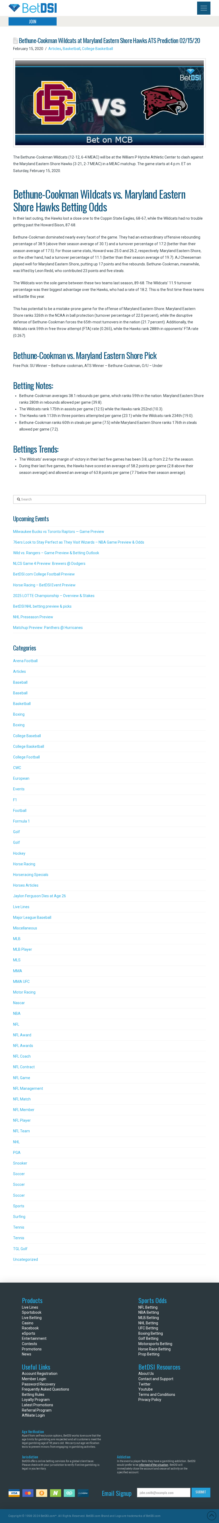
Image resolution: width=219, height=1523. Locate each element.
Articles (54, 49)
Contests (29, 1344)
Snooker (20, 1163)
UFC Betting (148, 1328)
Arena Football (25, 661)
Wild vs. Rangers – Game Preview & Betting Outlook (56, 553)
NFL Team (21, 1131)
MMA (17, 971)
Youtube (145, 1389)
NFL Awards (23, 1046)
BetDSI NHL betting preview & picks (42, 606)
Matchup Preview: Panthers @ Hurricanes (48, 627)
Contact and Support (155, 1379)
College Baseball (27, 736)
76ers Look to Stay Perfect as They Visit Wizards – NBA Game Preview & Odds (78, 542)
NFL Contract (24, 1067)
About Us (146, 1373)
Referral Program (37, 1410)
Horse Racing (24, 864)
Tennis (18, 1227)
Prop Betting (148, 1354)
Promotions (32, 1349)
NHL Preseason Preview (33, 617)
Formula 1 (21, 821)
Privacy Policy (149, 1399)
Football (19, 810)
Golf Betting (148, 1338)
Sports (18, 1206)
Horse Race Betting (154, 1349)
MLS (17, 960)
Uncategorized (25, 1259)
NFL (16, 1024)
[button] (203, 8)
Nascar (19, 1003)
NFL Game (21, 1078)
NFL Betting (148, 1307)
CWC (17, 768)
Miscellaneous (25, 928)
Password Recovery (38, 1384)
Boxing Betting (150, 1333)
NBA (17, 1013)
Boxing (19, 714)
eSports (28, 1333)
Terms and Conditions (156, 1394)
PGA (17, 1152)
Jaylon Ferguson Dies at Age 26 (39, 896)
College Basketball (97, 49)
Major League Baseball (32, 917)
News (26, 1354)
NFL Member (23, 1110)
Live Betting (32, 1318)
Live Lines (21, 907)
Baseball (20, 682)
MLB (17, 939)
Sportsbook (31, 1312)
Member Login (34, 1379)
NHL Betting (148, 1323)
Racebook (30, 1328)
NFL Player (22, 1120)
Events (19, 789)
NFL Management (28, 1088)
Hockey (19, 853)
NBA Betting (148, 1312)
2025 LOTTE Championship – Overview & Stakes (54, 596)
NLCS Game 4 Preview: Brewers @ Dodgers (49, 563)
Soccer (19, 1174)
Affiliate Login (33, 1415)
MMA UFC (21, 981)
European (21, 778)
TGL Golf (20, 1249)
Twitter (144, 1384)
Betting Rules (33, 1394)
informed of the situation (153, 1464)
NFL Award (22, 1035)
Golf (16, 832)
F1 (15, 800)
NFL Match (22, 1099)
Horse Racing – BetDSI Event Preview (44, 585)
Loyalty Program (36, 1399)
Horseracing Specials (30, 875)
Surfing (19, 1217)
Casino (27, 1323)
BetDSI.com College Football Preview (44, 574)
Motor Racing (24, 992)
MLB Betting (148, 1318)
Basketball (71, 49)
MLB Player (22, 949)
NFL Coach (22, 1056)
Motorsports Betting (155, 1344)
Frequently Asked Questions (45, 1389)
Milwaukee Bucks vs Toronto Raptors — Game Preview (58, 531)
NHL (16, 1142)
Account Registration (39, 1373)
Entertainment (34, 1338)
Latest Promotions (37, 1405)
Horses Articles (25, 885)
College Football (26, 757)
